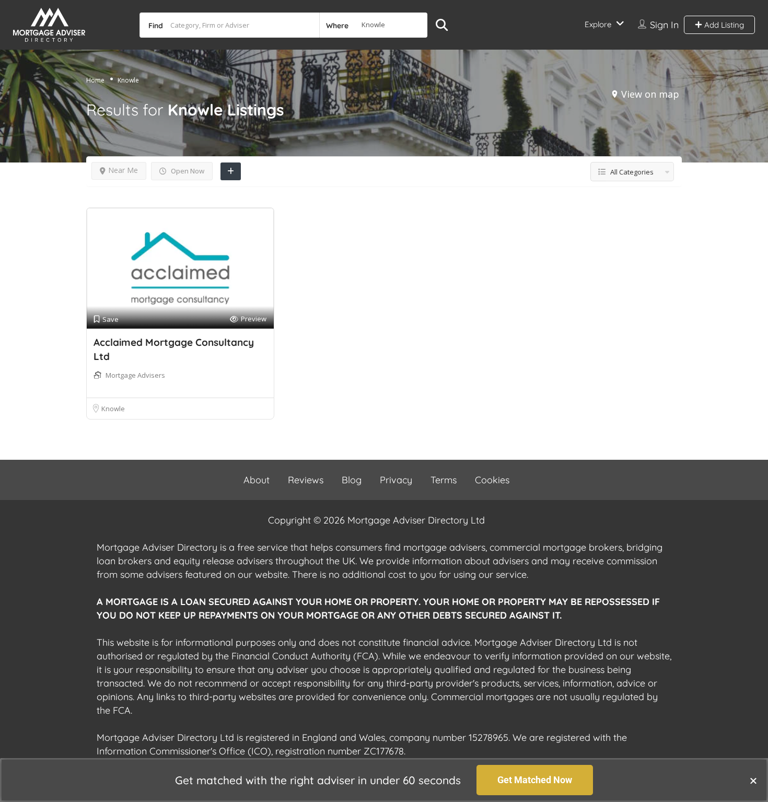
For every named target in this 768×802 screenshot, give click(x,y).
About (256, 480)
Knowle (113, 408)
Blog (352, 480)
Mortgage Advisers (135, 375)
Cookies (492, 480)
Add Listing (723, 25)
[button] (753, 780)
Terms (443, 480)
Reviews (305, 480)
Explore (598, 24)
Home (95, 80)
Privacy (396, 480)
